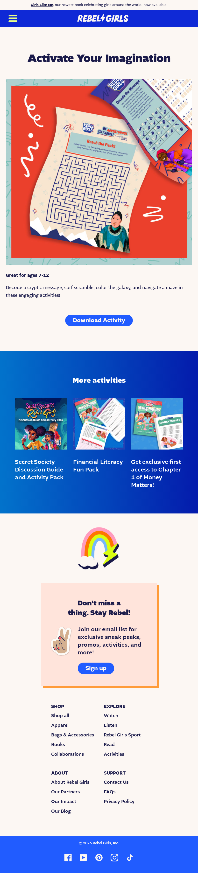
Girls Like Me (42, 4)
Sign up (95, 668)
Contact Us (116, 782)
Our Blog (61, 811)
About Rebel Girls (70, 782)
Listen (110, 725)
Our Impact (63, 801)
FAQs (110, 792)
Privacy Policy (119, 801)
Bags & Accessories (72, 735)
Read (109, 744)
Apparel (60, 725)
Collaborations (67, 754)
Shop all (60, 716)
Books (58, 744)
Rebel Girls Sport (122, 735)
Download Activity (99, 320)
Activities (114, 754)
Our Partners (65, 792)
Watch (111, 716)
